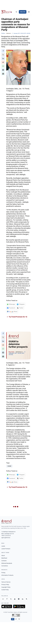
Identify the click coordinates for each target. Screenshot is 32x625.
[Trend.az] (6, 11)
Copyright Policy (5, 587)
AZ (16, 619)
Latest (3, 546)
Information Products (7, 575)
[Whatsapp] (3, 599)
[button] (3, 50)
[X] (10, 599)
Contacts (3, 560)
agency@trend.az (5, 537)
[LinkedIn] (22, 599)
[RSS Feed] (26, 599)
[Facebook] (7, 599)
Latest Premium (5, 548)
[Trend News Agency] (6, 521)
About (3, 555)
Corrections (4, 566)
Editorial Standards (6, 563)
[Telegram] (18, 599)
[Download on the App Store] (6, 606)
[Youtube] (14, 599)
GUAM (9, 466)
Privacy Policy (5, 584)
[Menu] (29, 12)
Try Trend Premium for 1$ (17, 317)
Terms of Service (5, 582)
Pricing (3, 572)
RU (19, 619)
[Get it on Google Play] (19, 606)
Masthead (4, 558)
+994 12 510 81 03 (6, 535)
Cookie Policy (5, 589)
